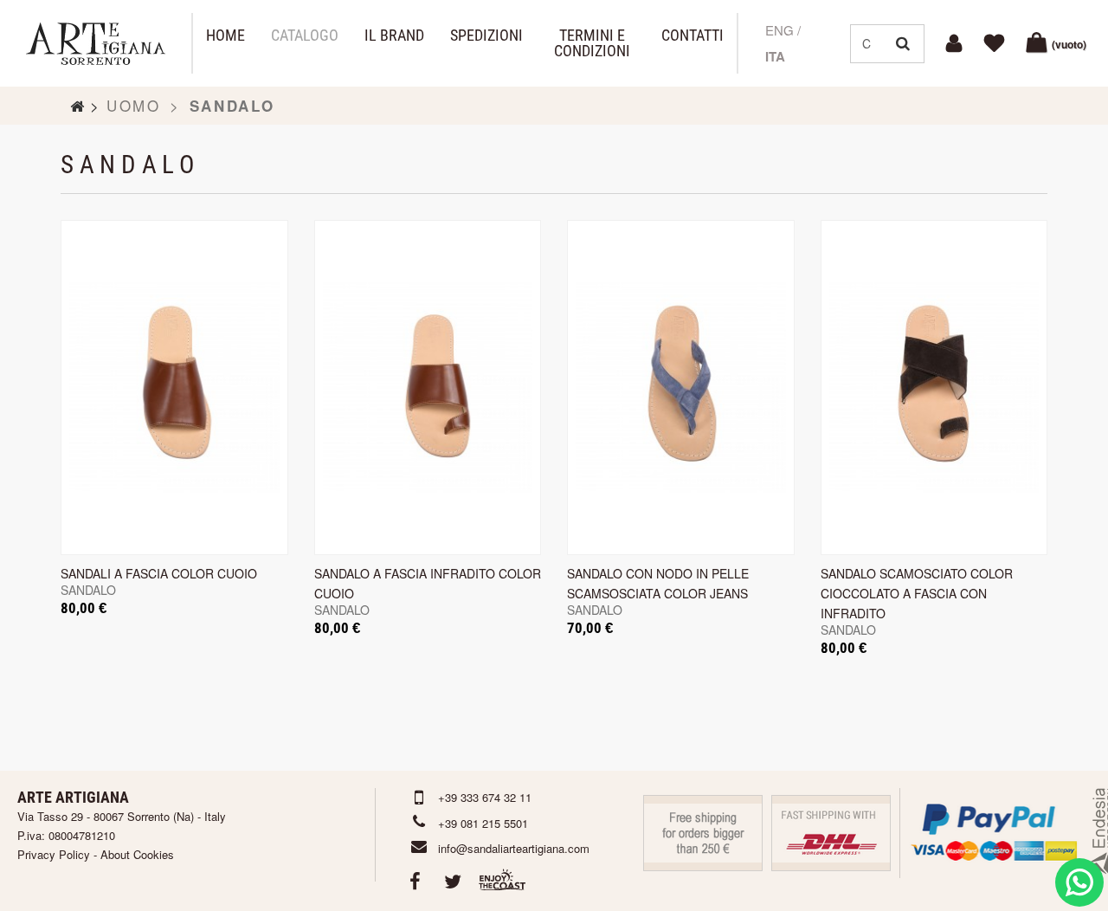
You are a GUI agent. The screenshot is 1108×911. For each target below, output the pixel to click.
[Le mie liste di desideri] (997, 43)
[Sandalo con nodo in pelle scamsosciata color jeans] (681, 387)
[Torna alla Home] (77, 105)
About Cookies (137, 854)
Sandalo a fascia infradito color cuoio (427, 583)
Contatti (692, 35)
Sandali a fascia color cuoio (159, 573)
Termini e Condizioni (592, 43)
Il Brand (394, 35)
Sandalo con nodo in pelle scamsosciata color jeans (658, 583)
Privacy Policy (53, 854)
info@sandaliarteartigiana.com (513, 848)
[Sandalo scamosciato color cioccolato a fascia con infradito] (934, 387)
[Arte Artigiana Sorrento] (95, 44)
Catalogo (304, 35)
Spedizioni (486, 35)
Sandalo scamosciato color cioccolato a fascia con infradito (917, 593)
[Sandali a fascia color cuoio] (174, 387)
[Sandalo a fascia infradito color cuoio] (428, 387)
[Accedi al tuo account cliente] (956, 43)
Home (225, 35)
